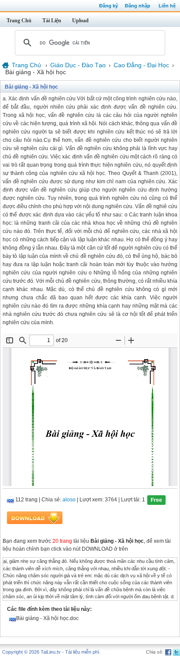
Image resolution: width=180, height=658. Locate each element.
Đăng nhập (137, 5)
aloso (69, 500)
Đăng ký (108, 5)
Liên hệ (167, 5)
